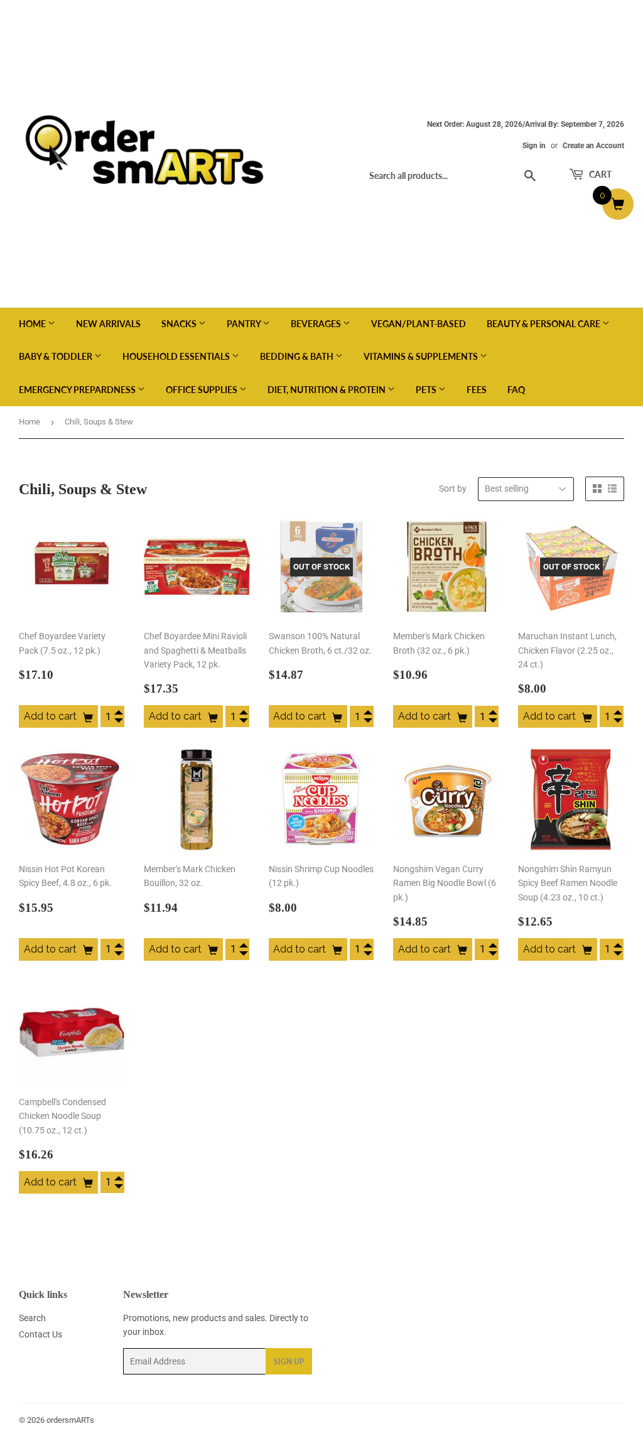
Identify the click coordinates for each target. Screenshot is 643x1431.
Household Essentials (177, 356)
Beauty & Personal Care (544, 323)
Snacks (179, 323)
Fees (477, 389)
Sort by (453, 488)
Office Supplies (202, 389)
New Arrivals (108, 323)
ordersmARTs (70, 1420)
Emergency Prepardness (78, 389)
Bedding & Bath (297, 356)
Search (32, 1318)
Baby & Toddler (56, 356)
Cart (599, 174)
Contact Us (40, 1334)
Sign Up (289, 1361)
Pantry (244, 323)
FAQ (516, 389)
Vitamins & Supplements (422, 356)
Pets (427, 389)
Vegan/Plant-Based (418, 323)
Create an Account (593, 145)
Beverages (317, 323)
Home (33, 323)
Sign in (534, 145)
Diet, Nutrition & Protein (327, 389)
